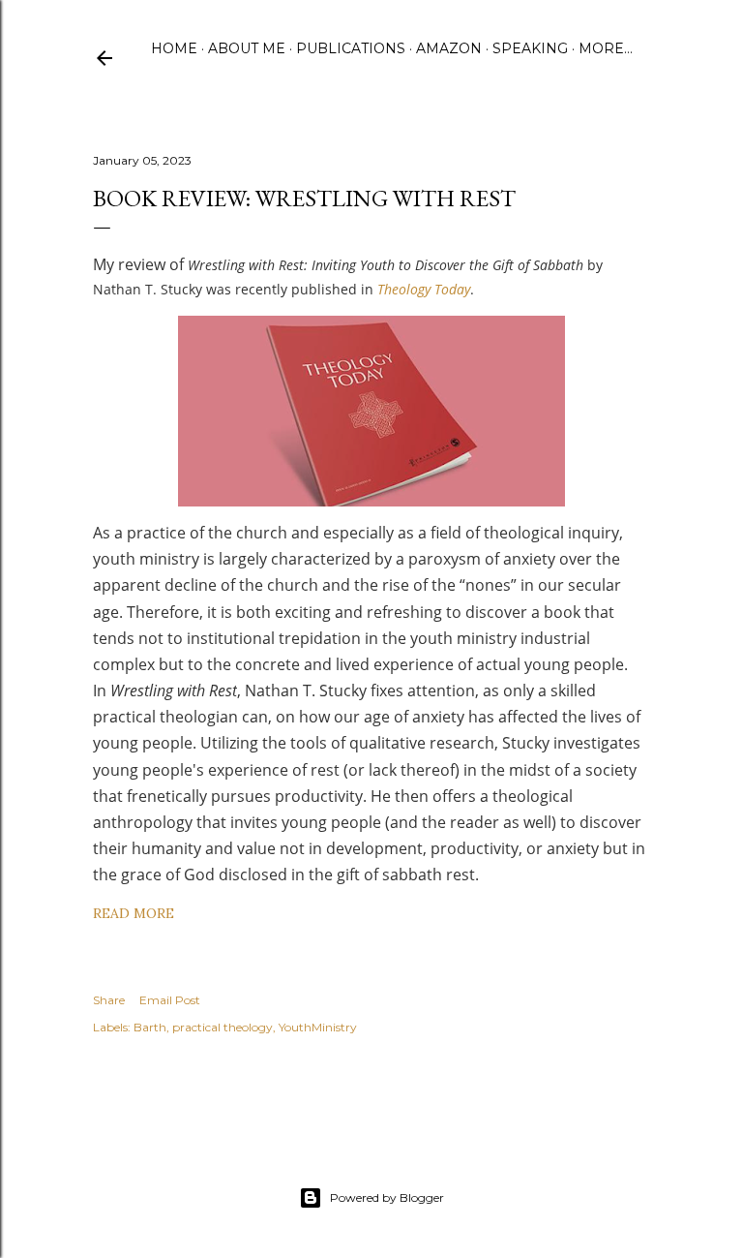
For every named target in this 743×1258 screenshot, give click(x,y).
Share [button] (109, 1000)
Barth (150, 1027)
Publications (350, 48)
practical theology (222, 1027)
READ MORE (133, 913)
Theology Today (423, 289)
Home (174, 48)
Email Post (169, 1000)
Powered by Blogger (387, 1197)
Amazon (449, 48)
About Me (246, 48)
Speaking (530, 48)
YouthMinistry (318, 1027)
